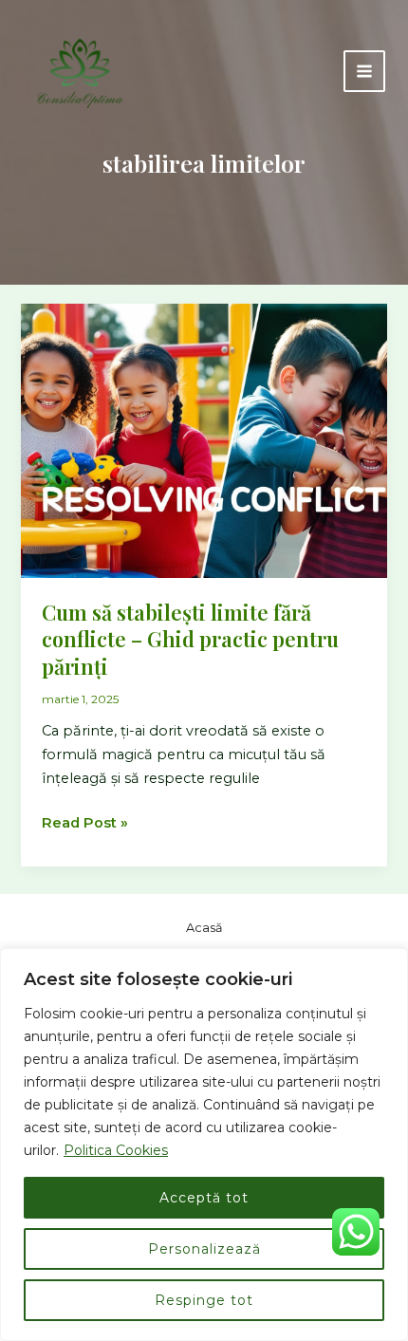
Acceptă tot (204, 1197)
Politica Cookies (116, 1150)
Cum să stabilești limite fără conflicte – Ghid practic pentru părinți (190, 639)
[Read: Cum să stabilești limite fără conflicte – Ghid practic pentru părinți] (203, 439)
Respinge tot (204, 1300)
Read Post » (85, 824)
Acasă (204, 928)
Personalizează (204, 1248)
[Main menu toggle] (364, 71)
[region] (204, 1144)
